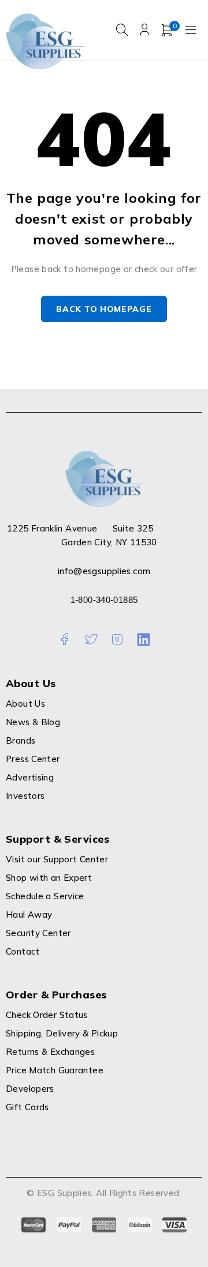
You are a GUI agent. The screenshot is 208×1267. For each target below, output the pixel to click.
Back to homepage (103, 309)
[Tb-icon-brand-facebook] (64, 639)
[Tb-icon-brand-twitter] (91, 639)
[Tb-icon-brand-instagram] (117, 639)
